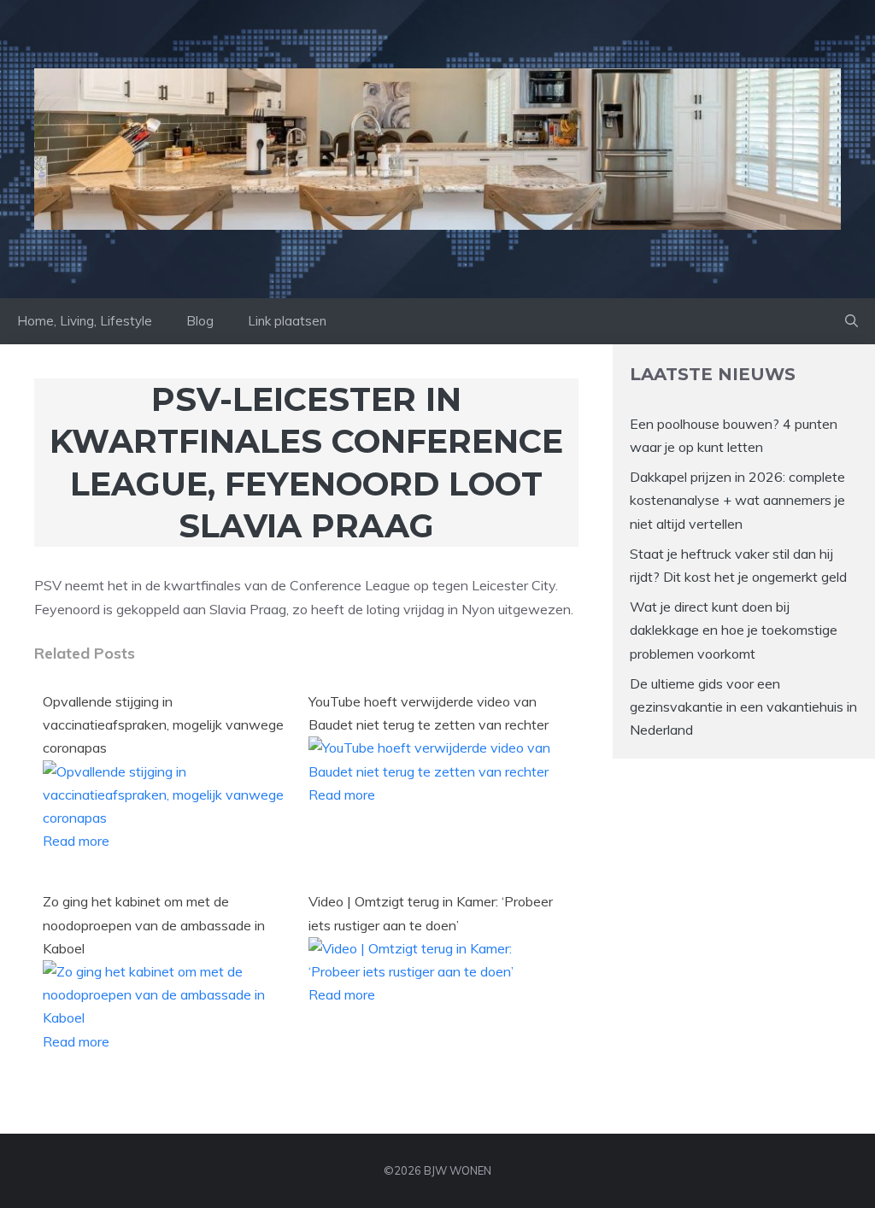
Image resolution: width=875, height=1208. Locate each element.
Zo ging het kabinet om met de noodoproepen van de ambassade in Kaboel (154, 924)
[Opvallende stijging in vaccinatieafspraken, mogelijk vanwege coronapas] (165, 817)
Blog (200, 321)
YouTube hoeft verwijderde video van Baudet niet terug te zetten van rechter (428, 713)
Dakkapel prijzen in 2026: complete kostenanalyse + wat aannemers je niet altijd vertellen (737, 499)
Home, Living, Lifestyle (84, 321)
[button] (851, 321)
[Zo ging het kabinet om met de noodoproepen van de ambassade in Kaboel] (165, 1017)
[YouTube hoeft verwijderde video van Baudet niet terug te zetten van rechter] (431, 771)
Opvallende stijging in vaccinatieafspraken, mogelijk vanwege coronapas (163, 724)
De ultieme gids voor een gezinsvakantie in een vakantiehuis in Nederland (743, 706)
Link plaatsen (287, 321)
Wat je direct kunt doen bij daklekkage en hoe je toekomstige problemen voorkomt (733, 629)
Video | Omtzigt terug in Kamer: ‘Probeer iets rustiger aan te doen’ (430, 913)
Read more (76, 840)
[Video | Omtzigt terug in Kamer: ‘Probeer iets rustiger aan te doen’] (431, 971)
